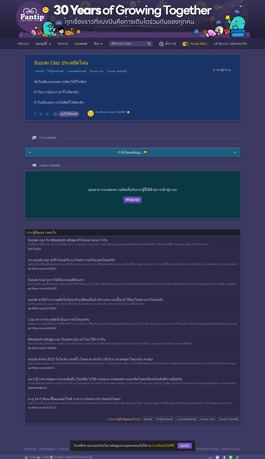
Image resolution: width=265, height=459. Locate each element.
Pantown (63, 449)
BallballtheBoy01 (37, 387)
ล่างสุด (45, 457)
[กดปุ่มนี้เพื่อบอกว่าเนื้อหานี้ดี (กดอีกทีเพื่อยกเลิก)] (40, 113)
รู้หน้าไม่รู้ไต (34, 248)
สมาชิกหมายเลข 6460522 (42, 328)
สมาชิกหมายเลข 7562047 (110, 112)
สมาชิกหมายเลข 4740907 (42, 268)
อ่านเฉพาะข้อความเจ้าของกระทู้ (73, 457)
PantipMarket (47, 449)
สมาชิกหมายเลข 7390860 (42, 348)
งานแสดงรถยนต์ (76, 71)
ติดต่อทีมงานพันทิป (207, 449)
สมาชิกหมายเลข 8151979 (42, 288)
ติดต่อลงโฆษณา (231, 449)
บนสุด (32, 457)
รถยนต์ (39, 71)
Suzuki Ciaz (96, 71)
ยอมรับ (184, 445)
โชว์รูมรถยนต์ (55, 71)
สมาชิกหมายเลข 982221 (41, 368)
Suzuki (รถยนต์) (116, 71)
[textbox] (131, 44)
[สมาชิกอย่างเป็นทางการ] (128, 112)
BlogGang (30, 449)
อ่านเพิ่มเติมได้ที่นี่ (163, 445)
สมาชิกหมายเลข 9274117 (42, 407)
